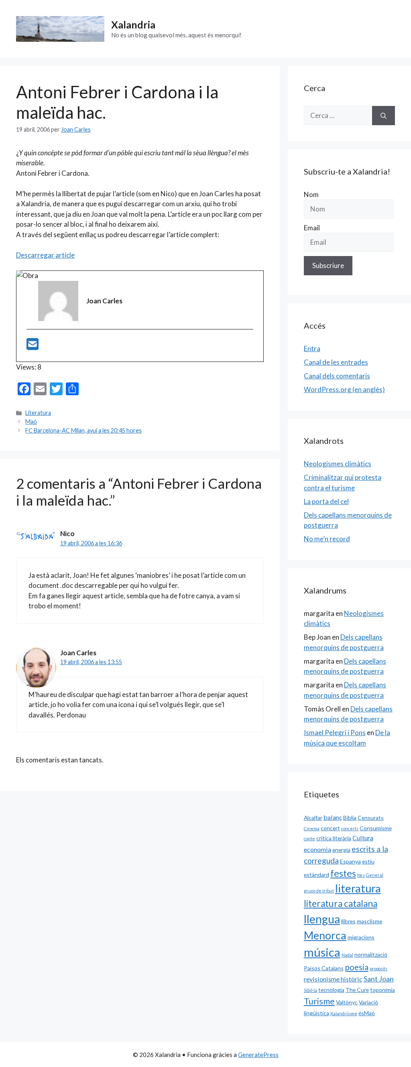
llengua (322, 919)
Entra (312, 348)
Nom (311, 194)
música (322, 952)
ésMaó (366, 1013)
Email (312, 228)
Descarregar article (45, 255)
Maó (31, 421)
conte (309, 838)
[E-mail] (32, 346)
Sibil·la (310, 990)
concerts (349, 828)
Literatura (38, 412)
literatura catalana (340, 903)
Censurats (371, 817)
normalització (370, 954)
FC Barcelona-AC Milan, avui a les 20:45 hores (83, 430)
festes (343, 873)
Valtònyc (347, 1002)
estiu (368, 861)
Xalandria (133, 24)
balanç (333, 817)
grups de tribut (319, 890)
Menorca (325, 935)
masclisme (369, 921)
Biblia (349, 817)
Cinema (311, 828)
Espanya (350, 861)
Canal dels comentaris (337, 376)
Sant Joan (379, 978)
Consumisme (376, 828)
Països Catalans (324, 968)
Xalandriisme (343, 1013)
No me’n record (327, 539)
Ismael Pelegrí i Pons (335, 732)
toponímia (382, 989)
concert (330, 828)
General (374, 875)
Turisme (319, 1001)
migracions (361, 937)
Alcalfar (313, 817)
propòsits (378, 968)
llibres (348, 921)
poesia (356, 967)
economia (317, 849)
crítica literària (333, 838)
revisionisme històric (333, 979)
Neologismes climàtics (337, 463)
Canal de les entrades (336, 362)
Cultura (362, 837)
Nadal (347, 954)
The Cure (357, 989)
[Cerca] (383, 115)
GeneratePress (258, 1054)
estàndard (316, 874)
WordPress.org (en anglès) (344, 389)
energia (341, 849)
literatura (358, 888)
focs (361, 875)
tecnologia (331, 989)
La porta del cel (326, 501)
